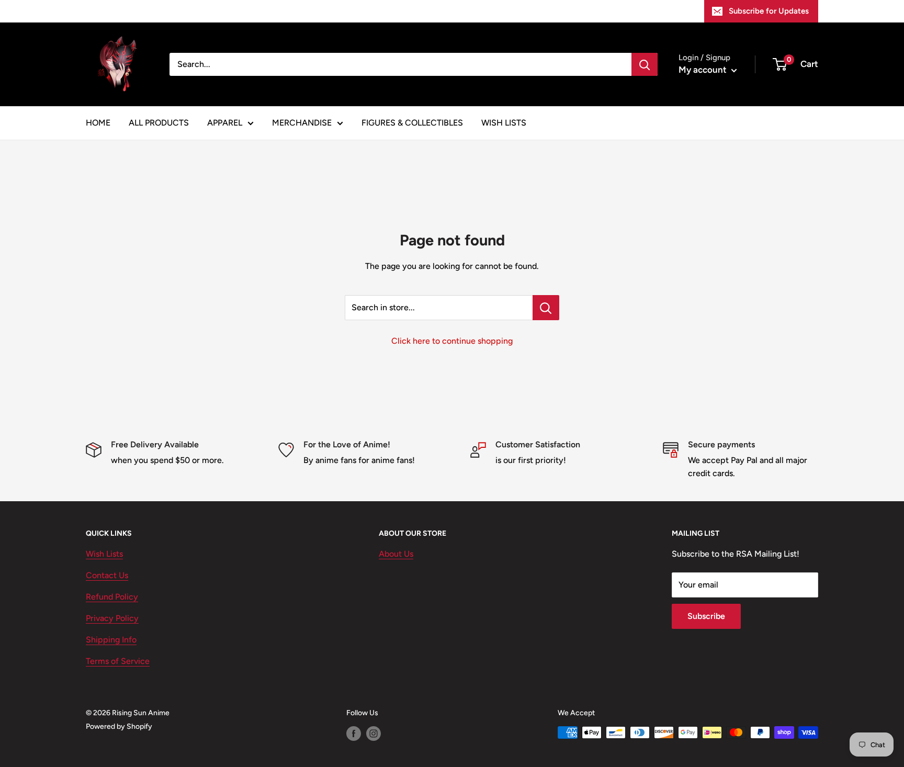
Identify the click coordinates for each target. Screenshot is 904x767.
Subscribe (706, 616)
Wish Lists (104, 554)
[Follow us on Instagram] (373, 733)
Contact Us (107, 575)
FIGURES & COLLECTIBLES (412, 123)
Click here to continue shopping (452, 341)
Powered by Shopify (119, 726)
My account (704, 69)
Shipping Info (111, 640)
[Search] (644, 64)
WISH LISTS (503, 123)
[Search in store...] (546, 307)
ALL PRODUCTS (159, 123)
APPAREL (224, 123)
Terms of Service (118, 661)
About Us (396, 554)
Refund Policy (112, 597)
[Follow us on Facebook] (353, 733)
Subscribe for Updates (769, 11)
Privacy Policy (112, 618)
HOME (98, 123)
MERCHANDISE (302, 123)
